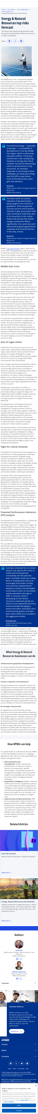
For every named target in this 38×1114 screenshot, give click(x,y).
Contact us (14, 1031)
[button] (17, 958)
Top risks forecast (13, 249)
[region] (19, 1098)
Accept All (19, 1110)
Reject (19, 1105)
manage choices (24, 1100)
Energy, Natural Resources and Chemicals (18, 902)
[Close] (36, 1086)
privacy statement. (9, 1101)
